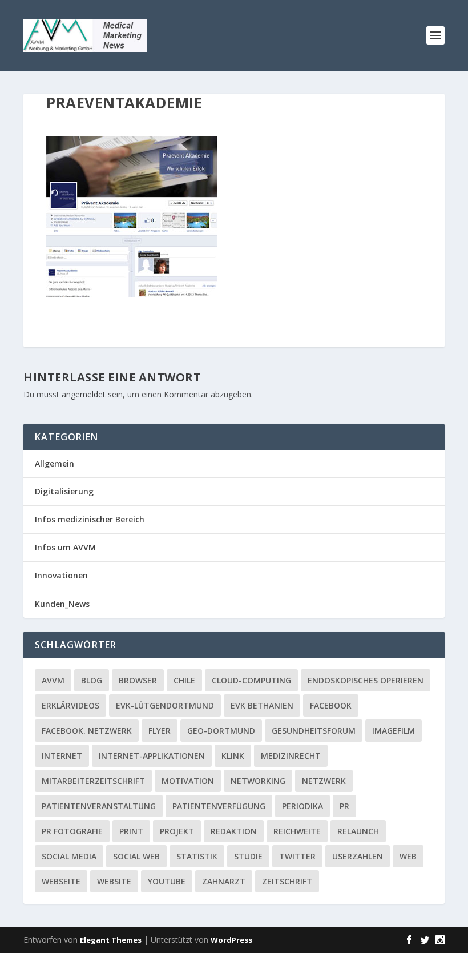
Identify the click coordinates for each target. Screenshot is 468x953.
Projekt (177, 831)
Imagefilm (393, 730)
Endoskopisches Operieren (365, 680)
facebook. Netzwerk (87, 730)
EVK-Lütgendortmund (165, 705)
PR (344, 806)
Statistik (196, 856)
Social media (69, 856)
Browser (138, 680)
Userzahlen (357, 856)
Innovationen (61, 575)
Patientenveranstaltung (99, 806)
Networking (258, 780)
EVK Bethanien (262, 705)
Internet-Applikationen (152, 755)
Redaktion (234, 831)
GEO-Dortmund (221, 730)
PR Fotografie (72, 831)
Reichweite (297, 831)
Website (114, 881)
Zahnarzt (223, 881)
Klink (232, 755)
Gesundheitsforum (314, 730)
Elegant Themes (111, 940)
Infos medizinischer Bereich (89, 519)
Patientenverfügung (218, 806)
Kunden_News (62, 603)
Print (131, 831)
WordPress (231, 940)
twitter (297, 856)
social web (136, 856)
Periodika (302, 806)
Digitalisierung (64, 491)
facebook (331, 705)
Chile (184, 680)
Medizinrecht (291, 755)
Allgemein (54, 463)
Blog (91, 680)
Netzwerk (324, 780)
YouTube (166, 881)
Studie (248, 856)
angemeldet (84, 394)
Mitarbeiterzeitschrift (93, 780)
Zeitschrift (287, 881)
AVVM (53, 680)
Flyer (159, 730)
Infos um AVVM (65, 547)
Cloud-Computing (251, 680)
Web (408, 856)
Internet (62, 755)
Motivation (188, 780)
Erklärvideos (70, 705)
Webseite (61, 881)
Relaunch (358, 831)
